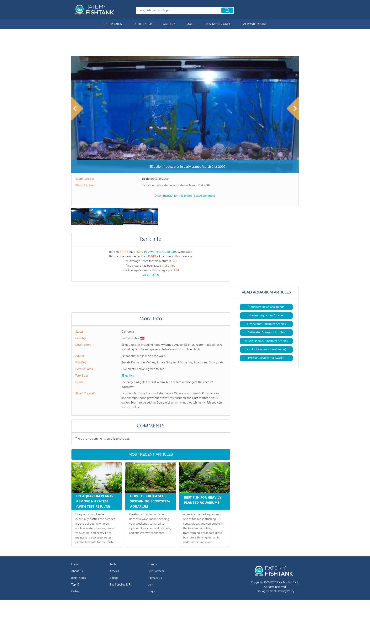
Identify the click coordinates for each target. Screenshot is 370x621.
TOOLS (189, 24)
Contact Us (155, 578)
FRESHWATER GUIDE (217, 24)
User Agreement (266, 591)
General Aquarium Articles (266, 315)
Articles (114, 571)
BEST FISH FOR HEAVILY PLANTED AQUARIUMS (203, 500)
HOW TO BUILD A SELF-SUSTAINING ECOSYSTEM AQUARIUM (150, 501)
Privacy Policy (286, 591)
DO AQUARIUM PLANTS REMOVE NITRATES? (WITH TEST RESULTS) (94, 501)
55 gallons (128, 375)
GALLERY (169, 24)
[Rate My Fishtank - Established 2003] (95, 9)
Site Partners (156, 571)
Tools (113, 564)
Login (151, 591)
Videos (114, 578)
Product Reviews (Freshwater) (266, 349)
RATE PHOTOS (113, 24)
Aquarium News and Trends (266, 307)
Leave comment (204, 195)
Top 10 (75, 584)
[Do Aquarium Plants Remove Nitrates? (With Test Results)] (96, 477)
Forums (152, 564)
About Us (77, 571)
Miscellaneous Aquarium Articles (266, 341)
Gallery (75, 591)
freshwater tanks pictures (160, 251)
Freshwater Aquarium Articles (266, 324)
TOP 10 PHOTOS (142, 24)
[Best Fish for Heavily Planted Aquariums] (204, 477)
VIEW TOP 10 (150, 275)
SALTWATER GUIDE (254, 24)
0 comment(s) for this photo (173, 195)
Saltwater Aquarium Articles (266, 332)
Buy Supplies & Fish (121, 584)
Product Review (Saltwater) (266, 358)
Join (150, 584)
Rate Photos (78, 578)
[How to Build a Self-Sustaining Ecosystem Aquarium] (150, 477)
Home (74, 564)
